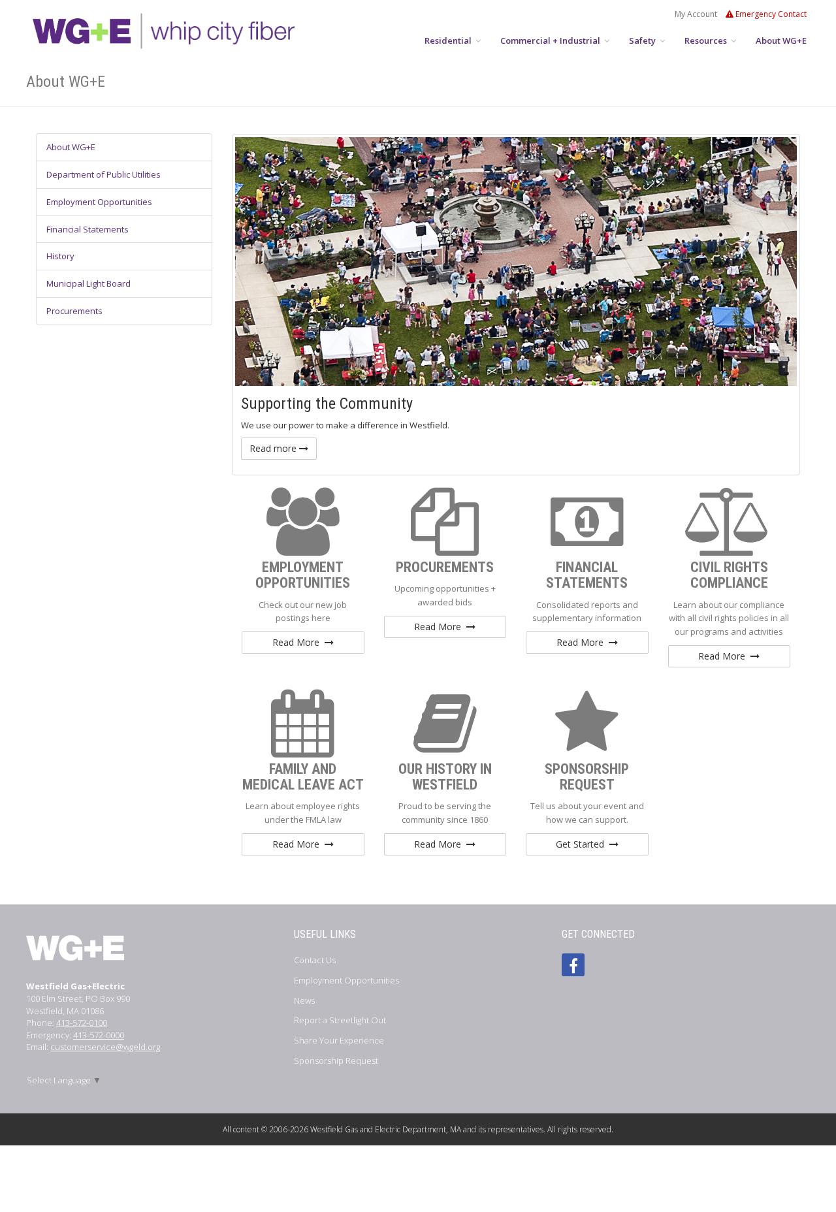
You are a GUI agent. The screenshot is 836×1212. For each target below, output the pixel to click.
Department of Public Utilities (103, 174)
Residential (449, 40)
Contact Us (315, 960)
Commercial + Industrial (551, 40)
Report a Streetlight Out (340, 1020)
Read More (298, 642)
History (60, 256)
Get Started (582, 844)
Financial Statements (87, 229)
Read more (274, 448)
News (304, 1000)
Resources (706, 40)
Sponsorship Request (336, 1060)
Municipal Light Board (88, 283)
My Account (696, 14)
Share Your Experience (339, 1040)
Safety (643, 40)
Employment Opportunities (99, 202)
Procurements (74, 311)
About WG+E (781, 40)
